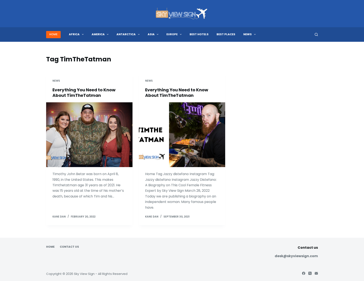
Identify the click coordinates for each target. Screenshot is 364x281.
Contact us (69, 247)
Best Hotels (199, 34)
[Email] (316, 273)
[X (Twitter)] (310, 273)
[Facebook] (303, 273)
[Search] (316, 34)
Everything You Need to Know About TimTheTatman (83, 92)
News (247, 34)
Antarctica (126, 34)
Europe (172, 34)
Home (50, 247)
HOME (53, 34)
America (98, 34)
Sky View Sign (84, 274)
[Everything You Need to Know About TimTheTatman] (89, 134)
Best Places (226, 34)
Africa (74, 34)
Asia (151, 34)
